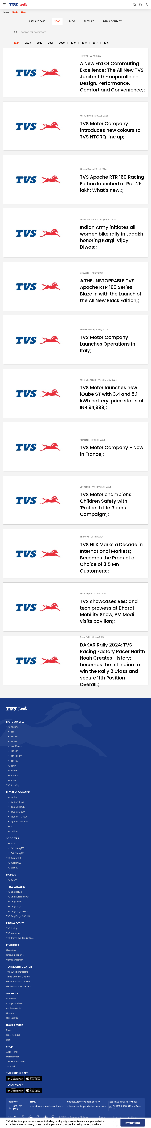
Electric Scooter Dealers (18, 986)
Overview (11, 950)
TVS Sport (11, 780)
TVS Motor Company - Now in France (111, 451)
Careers (10, 1013)
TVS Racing (12, 928)
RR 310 (14, 741)
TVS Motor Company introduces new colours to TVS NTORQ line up (110, 130)
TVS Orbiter (12, 831)
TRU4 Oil (10, 1066)
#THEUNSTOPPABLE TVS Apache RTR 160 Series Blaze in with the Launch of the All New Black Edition (110, 290)
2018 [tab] (84, 42)
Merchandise (12, 1056)
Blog (72, 21)
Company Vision (14, 1003)
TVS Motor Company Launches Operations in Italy (107, 344)
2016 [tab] (106, 42)
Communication (14, 959)
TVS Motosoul (13, 933)
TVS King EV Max (14, 901)
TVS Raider (11, 770)
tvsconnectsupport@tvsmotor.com (87, 1106)
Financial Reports (15, 954)
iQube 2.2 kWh (18, 802)
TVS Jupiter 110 (13, 858)
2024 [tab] (16, 42)
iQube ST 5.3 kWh (19, 821)
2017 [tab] (95, 42)
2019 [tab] (73, 42)
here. (99, 1124)
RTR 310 (14, 736)
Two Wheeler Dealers (17, 971)
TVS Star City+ (13, 785)
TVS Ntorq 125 (17, 853)
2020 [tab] (62, 42)
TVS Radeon (12, 775)
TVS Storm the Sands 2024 (20, 938)
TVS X (9, 826)
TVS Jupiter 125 (13, 862)
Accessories (12, 1051)
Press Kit (89, 21)
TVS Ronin (11, 765)
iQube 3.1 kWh (18, 807)
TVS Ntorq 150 (17, 848)
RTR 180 (14, 751)
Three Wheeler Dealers (18, 976)
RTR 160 (14, 760)
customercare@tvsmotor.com (48, 1106)
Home (6, 12)
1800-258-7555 (18, 1108)
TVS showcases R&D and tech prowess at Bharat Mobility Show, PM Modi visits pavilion (109, 611)
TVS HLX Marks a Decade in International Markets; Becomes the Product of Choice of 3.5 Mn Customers (111, 557)
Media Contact (112, 21)
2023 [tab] (28, 42)
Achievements (13, 1008)
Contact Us (12, 1017)
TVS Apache (12, 726)
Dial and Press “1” (127, 1108)
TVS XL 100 (11, 879)
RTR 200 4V (16, 746)
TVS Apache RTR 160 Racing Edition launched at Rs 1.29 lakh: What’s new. (112, 184)
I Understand (132, 1122)
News (57, 21)
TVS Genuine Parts (15, 1061)
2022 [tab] (39, 42)
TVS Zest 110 (12, 867)
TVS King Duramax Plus (17, 896)
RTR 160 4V (16, 756)
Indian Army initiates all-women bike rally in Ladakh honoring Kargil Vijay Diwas (111, 237)
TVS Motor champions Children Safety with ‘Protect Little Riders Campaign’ (105, 504)
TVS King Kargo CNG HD (18, 916)
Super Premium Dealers (18, 981)
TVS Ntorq (11, 843)
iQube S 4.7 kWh (19, 816)
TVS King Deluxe (14, 891)
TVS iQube (11, 797)
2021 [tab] (50, 42)
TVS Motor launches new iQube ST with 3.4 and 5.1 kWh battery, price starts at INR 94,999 (112, 397)
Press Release (37, 21)
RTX (12, 731)
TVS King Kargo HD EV (17, 911)
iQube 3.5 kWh (18, 811)
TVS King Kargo (13, 906)
